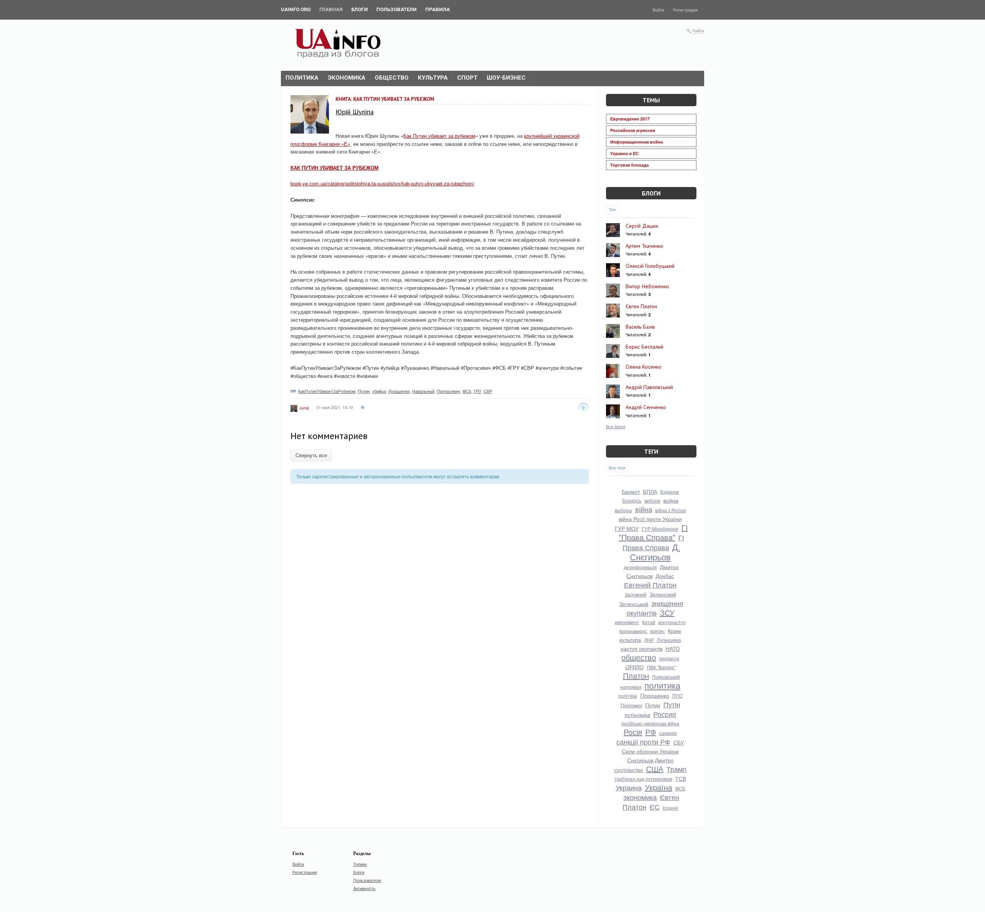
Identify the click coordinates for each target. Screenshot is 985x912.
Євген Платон (641, 306)
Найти (698, 30)
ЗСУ (667, 612)
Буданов (669, 491)
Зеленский (662, 594)
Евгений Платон (650, 585)
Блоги (651, 193)
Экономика (347, 77)
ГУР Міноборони (660, 528)
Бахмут (631, 491)
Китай (648, 622)
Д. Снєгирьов (655, 552)
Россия (664, 714)
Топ (612, 209)
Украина (629, 787)
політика (627, 695)
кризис (657, 631)
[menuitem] (296, 9)
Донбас (665, 576)
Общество (392, 77)
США (654, 768)
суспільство (628, 769)
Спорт (467, 77)
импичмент (627, 622)
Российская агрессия (632, 130)
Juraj (304, 407)
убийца (379, 391)
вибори (652, 500)
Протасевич (448, 391)
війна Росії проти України (650, 519)
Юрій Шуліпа (355, 111)
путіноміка (637, 714)
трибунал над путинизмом (643, 778)
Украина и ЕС (624, 153)
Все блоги (615, 426)
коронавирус (633, 631)
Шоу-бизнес (506, 77)
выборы (623, 510)
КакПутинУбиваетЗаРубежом (327, 391)
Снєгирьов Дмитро (650, 760)
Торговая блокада (629, 165)
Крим (674, 631)
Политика (302, 77)
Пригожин (631, 705)
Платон (636, 675)
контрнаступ (672, 622)
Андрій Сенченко (646, 407)
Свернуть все (311, 455)
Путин (364, 391)
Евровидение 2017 (629, 119)
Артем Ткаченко (644, 245)
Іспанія (670, 807)
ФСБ (466, 391)
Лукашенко (399, 391)
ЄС (654, 807)
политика (662, 685)
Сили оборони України (650, 751)
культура (630, 639)
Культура (433, 77)
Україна (658, 787)
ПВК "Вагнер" (661, 667)
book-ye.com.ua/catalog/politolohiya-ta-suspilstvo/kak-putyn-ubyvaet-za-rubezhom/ (382, 183)
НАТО (673, 648)
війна (643, 509)
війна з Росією (670, 510)
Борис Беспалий (644, 346)
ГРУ (477, 391)
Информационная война (636, 142)
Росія (633, 731)
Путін (671, 704)
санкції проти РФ (643, 742)
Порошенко (654, 695)
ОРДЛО (634, 667)
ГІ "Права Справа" (653, 532)
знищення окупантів (655, 608)
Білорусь (631, 500)
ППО (677, 695)
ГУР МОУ (627, 528)
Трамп (676, 769)
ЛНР (649, 639)
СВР (488, 391)
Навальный (423, 391)
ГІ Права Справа (653, 542)
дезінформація (640, 567)
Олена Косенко (643, 366)
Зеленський (633, 604)
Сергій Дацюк (642, 225)
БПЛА (650, 491)
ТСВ (680, 778)
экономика (640, 797)
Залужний (635, 594)
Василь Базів (640, 326)
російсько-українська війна (650, 723)
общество (638, 657)
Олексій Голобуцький (650, 265)
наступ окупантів (642, 648)
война (670, 500)
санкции (668, 733)
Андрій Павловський (649, 387)
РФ (650, 731)
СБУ (678, 742)
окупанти (669, 658)
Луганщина (669, 639)
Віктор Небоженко (647, 286)
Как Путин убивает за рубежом (439, 135)
